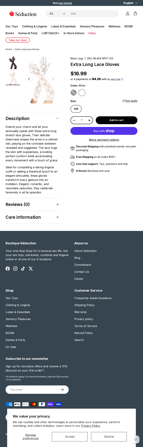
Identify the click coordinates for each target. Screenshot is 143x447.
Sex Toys (12, 298)
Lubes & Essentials (18, 312)
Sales (92, 33)
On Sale (11, 347)
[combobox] (82, 13)
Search (79, 340)
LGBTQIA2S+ (50, 33)
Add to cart (116, 120)
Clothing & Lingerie (18, 305)
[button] (135, 13)
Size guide (131, 100)
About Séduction (85, 251)
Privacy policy (83, 319)
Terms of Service (85, 326)
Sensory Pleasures (18, 319)
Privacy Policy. (90, 425)
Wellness (11, 326)
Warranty (80, 312)
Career (78, 278)
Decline (109, 436)
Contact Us (81, 271)
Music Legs (76, 58)
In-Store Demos (74, 33)
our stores (65, 3)
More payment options (104, 139)
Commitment (82, 264)
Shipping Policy (84, 305)
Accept (69, 436)
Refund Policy (83, 333)
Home (9, 49)
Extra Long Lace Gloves (27, 49)
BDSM (10, 333)
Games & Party (15, 340)
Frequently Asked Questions (93, 298)
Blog (77, 258)
